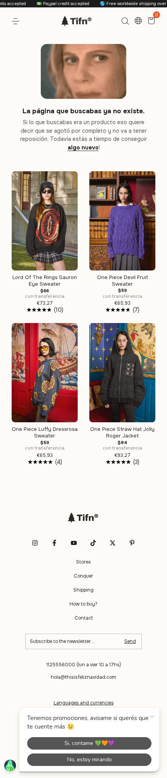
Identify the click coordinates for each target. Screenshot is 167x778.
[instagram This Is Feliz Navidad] (35, 543)
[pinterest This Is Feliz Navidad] (132, 543)
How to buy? (83, 604)
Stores (83, 562)
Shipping (83, 590)
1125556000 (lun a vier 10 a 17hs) (83, 665)
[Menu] (17, 21)
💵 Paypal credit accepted (54, 3)
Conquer (83, 576)
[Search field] (125, 21)
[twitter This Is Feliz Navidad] (113, 543)
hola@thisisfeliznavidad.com (83, 677)
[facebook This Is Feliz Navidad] (54, 543)
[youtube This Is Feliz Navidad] (74, 543)
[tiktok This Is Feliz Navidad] (93, 543)
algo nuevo (83, 147)
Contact (84, 618)
